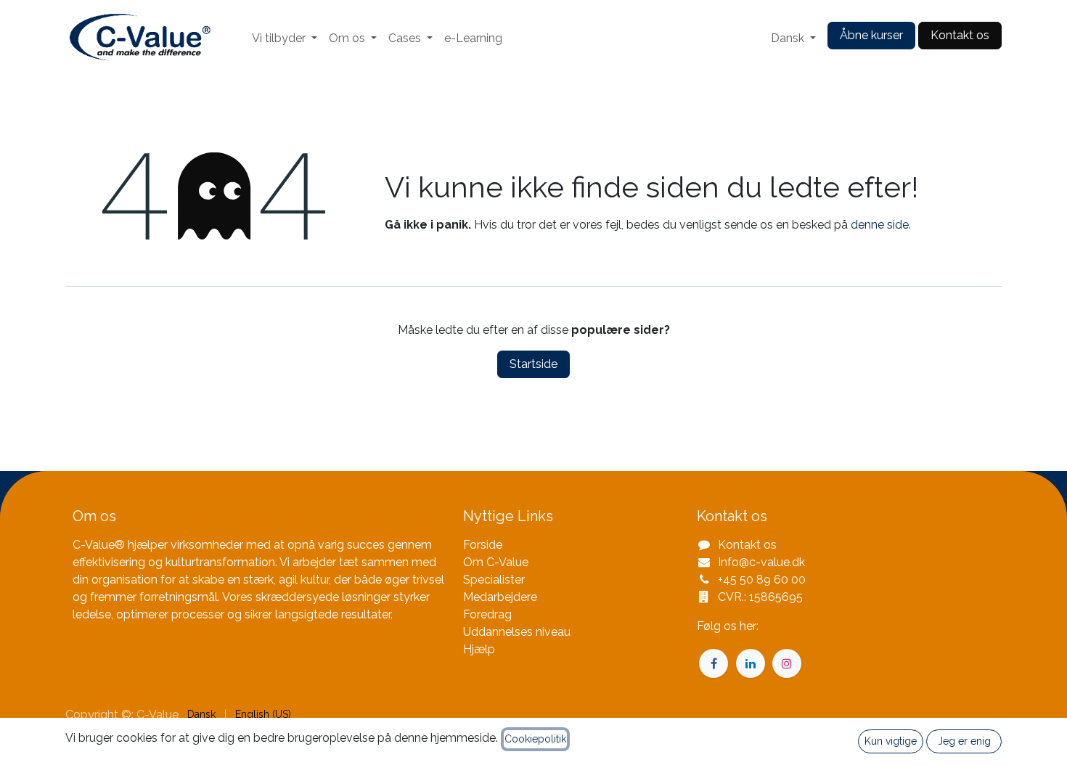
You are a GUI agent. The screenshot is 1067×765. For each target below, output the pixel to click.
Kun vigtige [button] (890, 741)
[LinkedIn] (750, 663)
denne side (880, 225)
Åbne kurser (871, 35)
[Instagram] (786, 663)
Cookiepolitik (535, 739)
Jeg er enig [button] (964, 741)
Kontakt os (960, 35)
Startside (533, 364)
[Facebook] (713, 663)
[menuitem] (284, 38)
